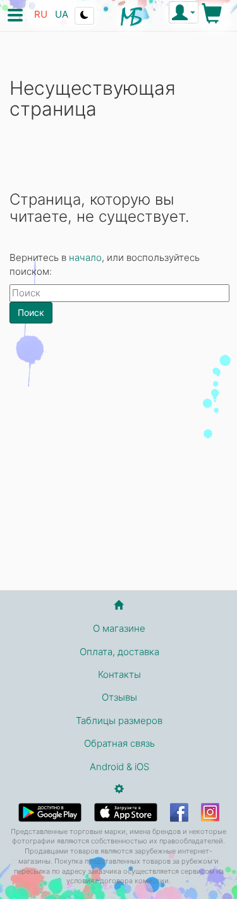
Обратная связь (119, 743)
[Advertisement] (118, 461)
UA (61, 14)
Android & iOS (119, 767)
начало (85, 257)
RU (40, 14)
